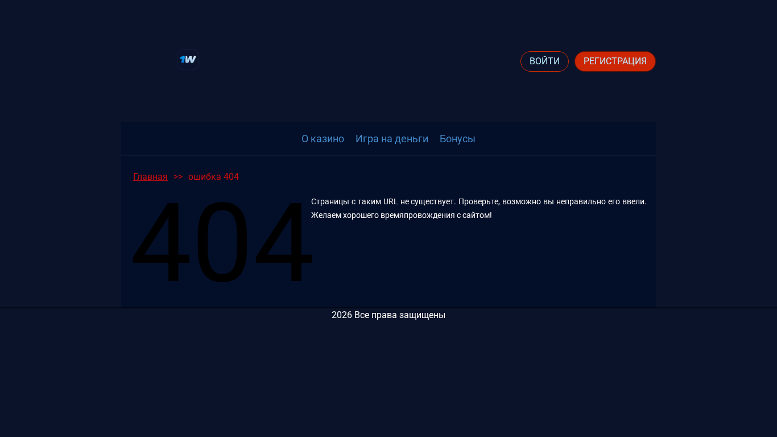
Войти (545, 61)
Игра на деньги (392, 139)
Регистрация (615, 61)
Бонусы (458, 139)
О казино (322, 139)
